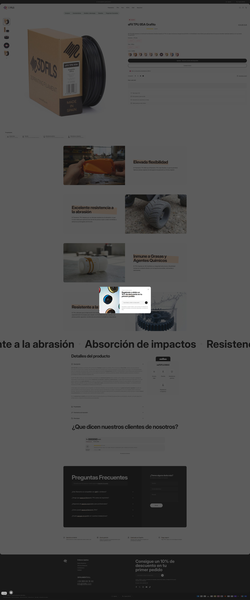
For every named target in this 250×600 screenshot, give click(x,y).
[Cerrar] (148, 289)
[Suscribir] (146, 302)
